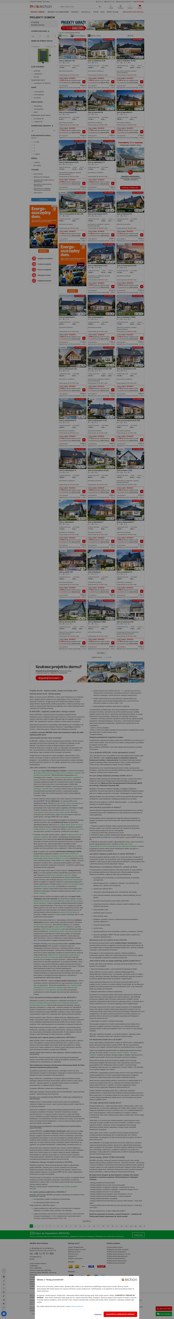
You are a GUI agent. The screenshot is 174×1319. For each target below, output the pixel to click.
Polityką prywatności (76, 1306)
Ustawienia (98, 1314)
